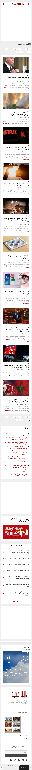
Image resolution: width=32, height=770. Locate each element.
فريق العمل (13, 735)
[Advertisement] (16, 24)
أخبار (28, 75)
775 (6, 49)
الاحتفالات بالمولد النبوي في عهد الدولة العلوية (16, 469)
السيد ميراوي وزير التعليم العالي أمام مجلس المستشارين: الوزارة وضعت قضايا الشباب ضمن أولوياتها (16, 329)
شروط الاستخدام (23, 738)
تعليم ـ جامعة (27, 325)
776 (29, 52)
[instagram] (23, 760)
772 (19, 49)
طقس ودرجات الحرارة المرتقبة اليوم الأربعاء (16, 433)
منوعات (28, 145)
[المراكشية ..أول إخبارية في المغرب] (17, 5)
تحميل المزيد (16, 601)
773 (15, 49)
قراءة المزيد (6, 123)
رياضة (28, 216)
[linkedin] (19, 760)
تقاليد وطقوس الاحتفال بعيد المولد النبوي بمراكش (15, 461)
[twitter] (15, 760)
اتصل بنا (25, 735)
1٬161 (21, 52)
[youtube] (11, 760)
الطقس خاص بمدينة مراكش (16, 679)
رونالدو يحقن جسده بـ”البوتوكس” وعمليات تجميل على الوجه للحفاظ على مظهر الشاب (16, 220)
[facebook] (26, 760)
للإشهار (19, 735)
